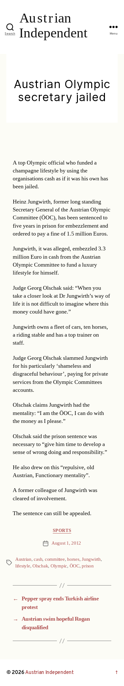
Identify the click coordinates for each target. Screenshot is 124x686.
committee (55, 559)
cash (38, 559)
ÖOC (74, 566)
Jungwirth (91, 559)
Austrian (23, 559)
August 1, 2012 (66, 543)
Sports (62, 530)
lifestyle (22, 566)
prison (87, 566)
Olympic (59, 566)
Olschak (40, 566)
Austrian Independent (49, 673)
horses (73, 559)
